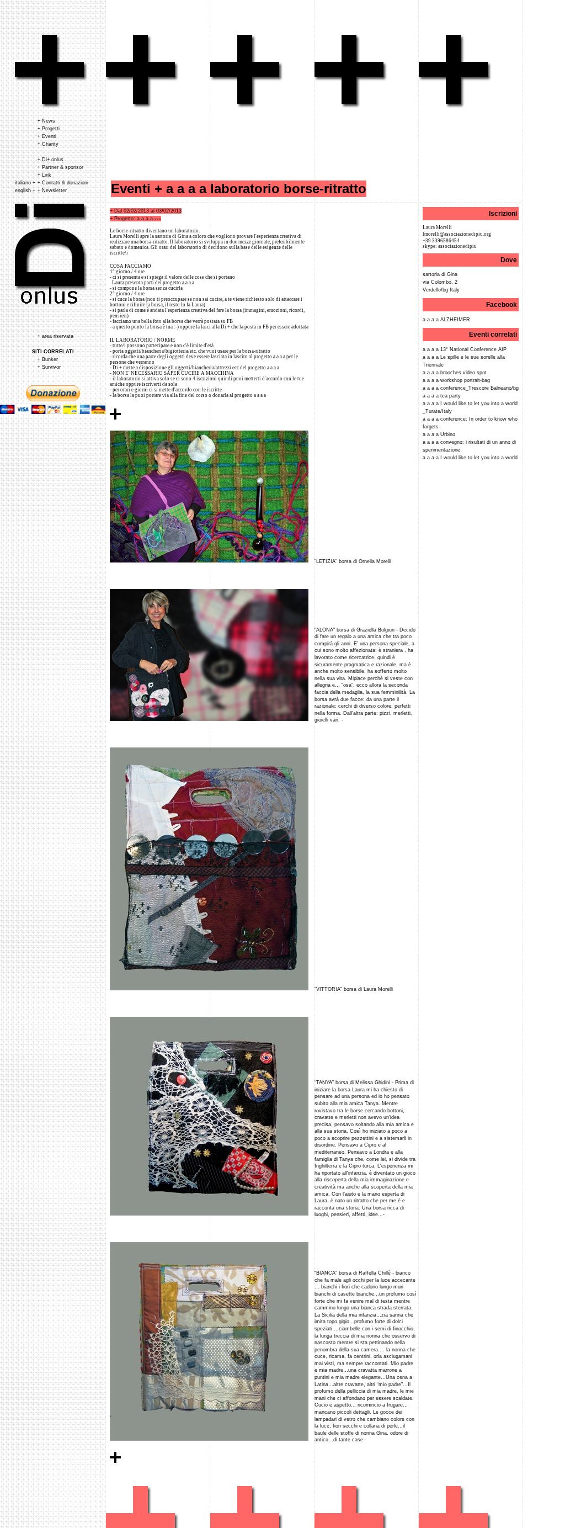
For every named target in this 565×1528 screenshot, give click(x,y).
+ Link (44, 175)
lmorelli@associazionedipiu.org (457, 234)
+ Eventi (47, 136)
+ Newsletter (52, 190)
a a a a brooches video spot (455, 372)
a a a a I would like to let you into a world (470, 457)
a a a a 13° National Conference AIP (465, 349)
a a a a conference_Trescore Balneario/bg (471, 388)
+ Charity (48, 144)
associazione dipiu (52, 72)
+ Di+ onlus (50, 159)
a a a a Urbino (439, 434)
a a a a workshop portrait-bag (456, 380)
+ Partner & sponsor (60, 167)
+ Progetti (49, 128)
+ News (46, 121)
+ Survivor (49, 367)
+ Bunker (48, 359)
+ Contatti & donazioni (63, 182)
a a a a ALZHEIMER (446, 319)
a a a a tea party (442, 396)
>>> (157, 219)
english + (25, 190)
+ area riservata (55, 336)
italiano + (25, 182)
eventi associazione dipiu (142, 72)
